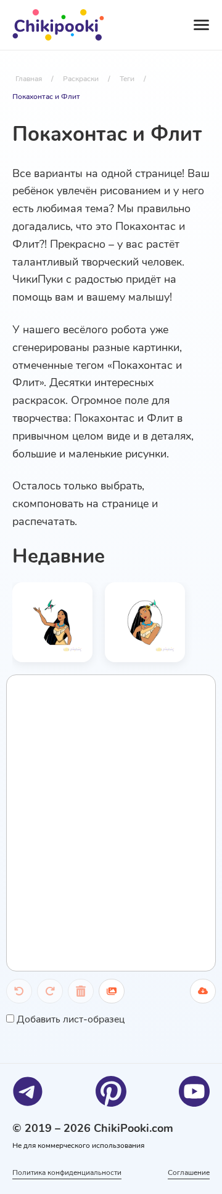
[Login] (148, 25)
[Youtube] (194, 1091)
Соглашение (189, 1172)
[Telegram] (27, 1091)
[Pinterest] (111, 1091)
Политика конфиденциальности (66, 1172)
